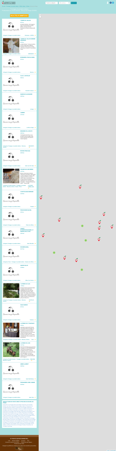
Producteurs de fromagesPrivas (28, 415)
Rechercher (73, 3)
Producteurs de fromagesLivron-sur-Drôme (12, 412)
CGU (9, 440)
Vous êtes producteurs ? (19, 15)
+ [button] (40, 15)
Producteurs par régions (26, 442)
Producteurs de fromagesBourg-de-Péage (12, 404)
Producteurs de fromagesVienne (13, 415)
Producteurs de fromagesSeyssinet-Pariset (19, 420)
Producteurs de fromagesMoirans (16, 418)
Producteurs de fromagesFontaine (18, 424)
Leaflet (108, 450)
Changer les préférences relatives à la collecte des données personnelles (19, 445)
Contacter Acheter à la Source (12, 442)
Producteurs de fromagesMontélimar (11, 416)
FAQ (28, 440)
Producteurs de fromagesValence (18, 406)
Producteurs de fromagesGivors (16, 422)
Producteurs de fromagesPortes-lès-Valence (22, 410)
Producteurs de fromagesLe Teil (17, 419)
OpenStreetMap (113, 450)
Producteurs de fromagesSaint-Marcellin (12, 411)
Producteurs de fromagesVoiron (12, 423)
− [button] (40, 17)
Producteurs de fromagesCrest (27, 411)
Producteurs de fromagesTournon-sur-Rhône (17, 408)
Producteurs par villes (19, 443)
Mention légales (15, 440)
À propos (23, 440)
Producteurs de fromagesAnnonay (15, 414)
